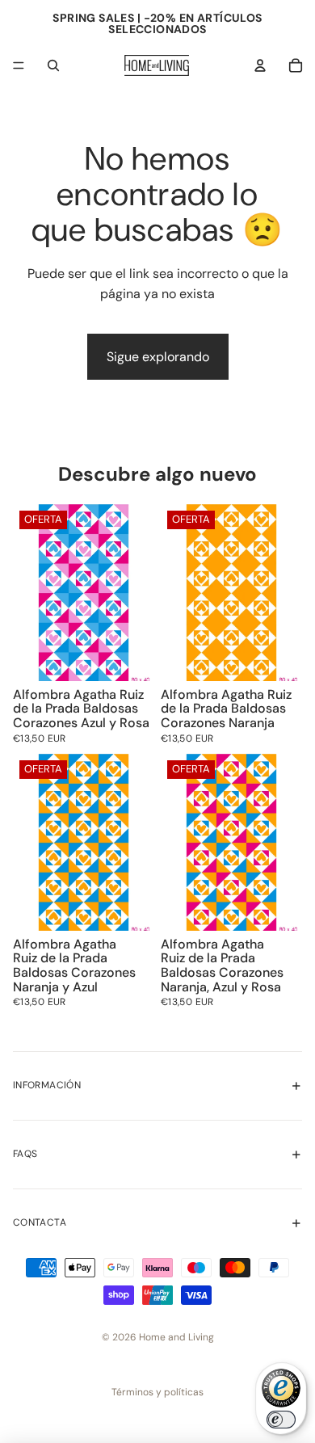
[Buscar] (53, 65)
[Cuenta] (260, 65)
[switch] (281, 1419)
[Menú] (18, 65)
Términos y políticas (157, 1392)
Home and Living (176, 1337)
